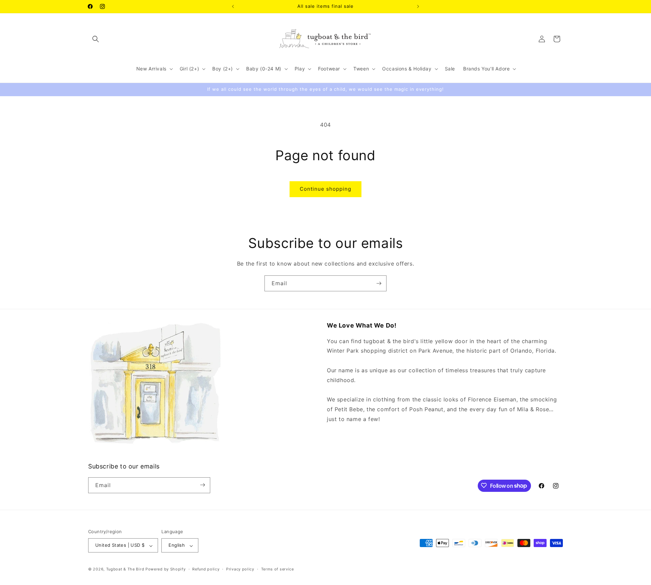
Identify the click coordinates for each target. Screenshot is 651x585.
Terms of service (277, 569)
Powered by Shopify (165, 569)
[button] (95, 39)
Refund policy (205, 569)
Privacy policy (240, 569)
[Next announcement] (418, 6)
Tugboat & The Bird (125, 569)
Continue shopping (325, 189)
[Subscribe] (378, 283)
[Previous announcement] (232, 6)
